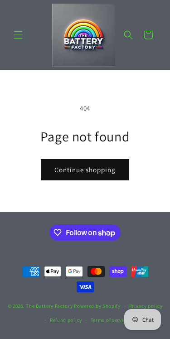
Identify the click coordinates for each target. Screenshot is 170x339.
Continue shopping (85, 169)
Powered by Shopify (97, 306)
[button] (18, 35)
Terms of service (110, 320)
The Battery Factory (49, 306)
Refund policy (66, 320)
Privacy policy (146, 306)
